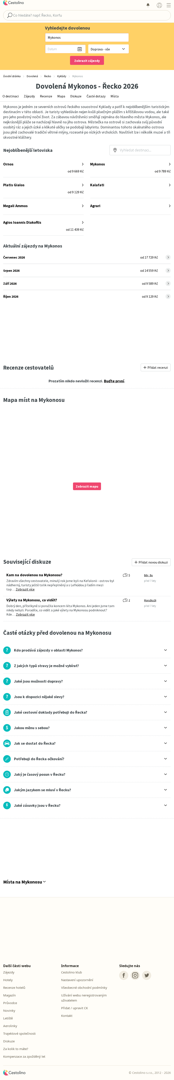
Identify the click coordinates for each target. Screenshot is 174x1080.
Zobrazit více (25, 589)
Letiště (8, 1018)
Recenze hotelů (14, 987)
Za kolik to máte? (15, 1049)
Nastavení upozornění (77, 980)
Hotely (8, 980)
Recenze (46, 96)
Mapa (61, 96)
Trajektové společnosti (19, 1033)
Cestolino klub (71, 972)
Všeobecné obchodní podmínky (84, 987)
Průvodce (10, 1003)
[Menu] (168, 5)
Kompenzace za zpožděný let (24, 1056)
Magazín (9, 995)
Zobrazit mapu (87, 486)
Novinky (9, 1010)
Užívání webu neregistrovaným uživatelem (84, 997)
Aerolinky (10, 1026)
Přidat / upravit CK (74, 1008)
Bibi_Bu (148, 575)
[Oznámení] (148, 5)
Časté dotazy (96, 96)
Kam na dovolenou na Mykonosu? (34, 574)
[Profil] (159, 5)
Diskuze (75, 96)
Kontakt (66, 1015)
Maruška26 (150, 600)
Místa (115, 96)
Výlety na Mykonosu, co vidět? (31, 600)
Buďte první (114, 380)
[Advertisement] (87, 332)
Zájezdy (29, 96)
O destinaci (11, 96)
